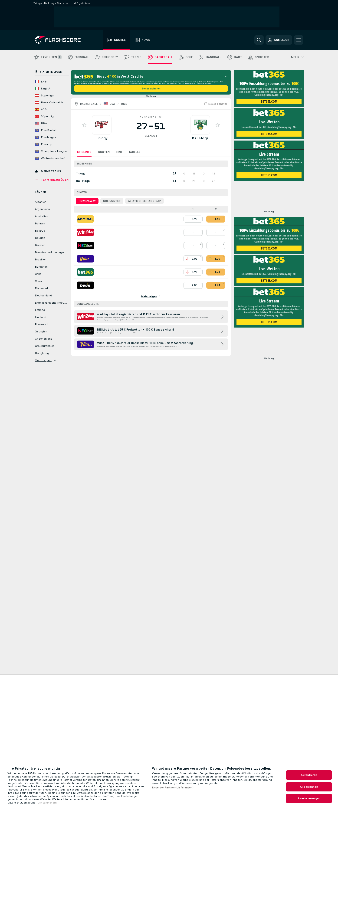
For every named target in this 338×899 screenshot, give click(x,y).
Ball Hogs (200, 138)
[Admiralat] (85, 219)
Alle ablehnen (309, 786)
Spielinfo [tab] (84, 152)
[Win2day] (85, 232)
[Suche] (259, 40)
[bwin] (85, 285)
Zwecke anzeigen (309, 798)
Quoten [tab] (104, 152)
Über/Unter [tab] (112, 201)
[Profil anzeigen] (102, 125)
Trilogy (102, 138)
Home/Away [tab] (87, 201)
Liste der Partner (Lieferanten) (173, 787)
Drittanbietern (47, 802)
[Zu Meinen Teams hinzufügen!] (84, 125)
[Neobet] (85, 245)
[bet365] (85, 272)
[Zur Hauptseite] (61, 40)
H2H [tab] (119, 152)
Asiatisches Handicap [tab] (144, 201)
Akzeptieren (309, 775)
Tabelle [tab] (134, 152)
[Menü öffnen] (298, 40)
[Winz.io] (85, 258)
